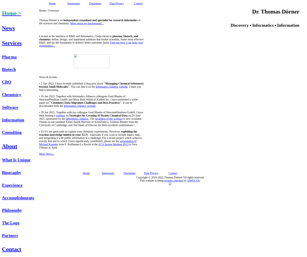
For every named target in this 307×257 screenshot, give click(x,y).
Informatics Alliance (77, 118)
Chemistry (11, 94)
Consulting (12, 132)
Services (12, 43)
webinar (60, 115)
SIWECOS (193, 180)
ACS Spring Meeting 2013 (113, 144)
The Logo (10, 223)
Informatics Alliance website (112, 86)
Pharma (9, 57)
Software (10, 107)
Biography (11, 172)
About (9, 146)
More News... (47, 153)
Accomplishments (18, 197)
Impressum (74, 3)
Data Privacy (116, 3)
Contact (138, 3)
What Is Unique (16, 160)
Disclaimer (95, 3)
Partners (10, 235)
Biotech (9, 69)
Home (52, 3)
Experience (12, 185)
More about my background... (87, 23)
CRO (6, 82)
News (8, 28)
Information (13, 120)
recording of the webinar (109, 118)
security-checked (173, 180)
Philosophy (12, 210)
